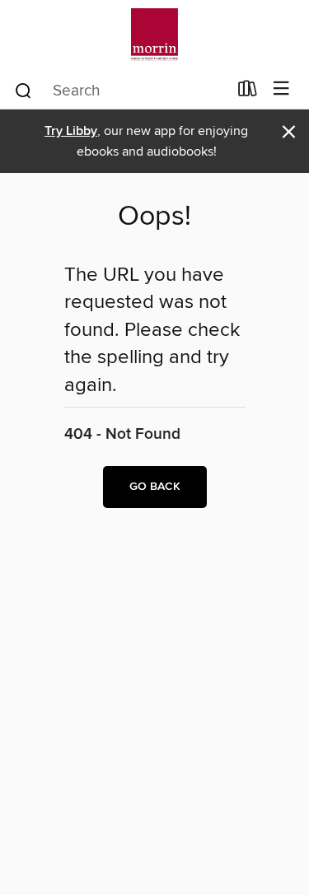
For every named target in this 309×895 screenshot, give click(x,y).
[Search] (23, 90)
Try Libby (70, 131)
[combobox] (120, 90)
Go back (154, 486)
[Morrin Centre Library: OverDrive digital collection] (154, 35)
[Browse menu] (281, 89)
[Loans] (247, 92)
